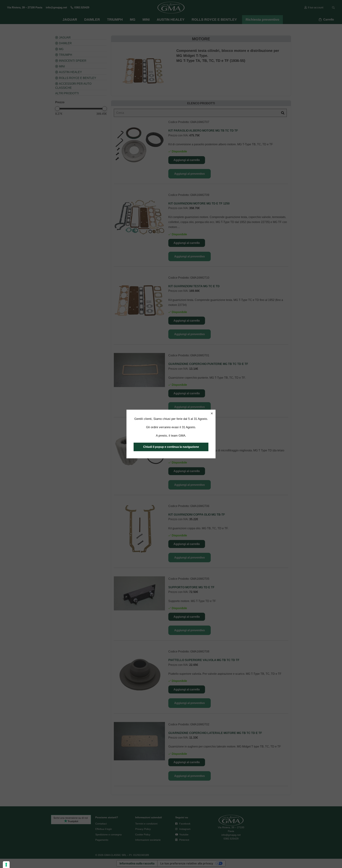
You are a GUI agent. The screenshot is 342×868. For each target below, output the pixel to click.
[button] (211, 413)
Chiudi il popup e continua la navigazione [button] (171, 446)
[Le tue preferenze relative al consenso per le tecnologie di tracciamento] (6, 864)
